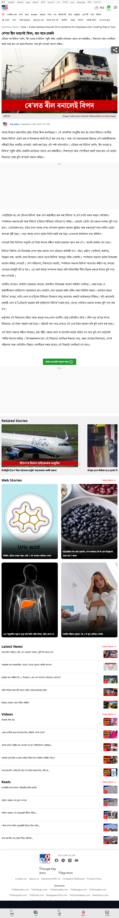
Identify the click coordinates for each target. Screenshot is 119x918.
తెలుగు (35, 2)
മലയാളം (81, 2)
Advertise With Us (50, 878)
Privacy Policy (94, 878)
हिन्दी (4, 2)
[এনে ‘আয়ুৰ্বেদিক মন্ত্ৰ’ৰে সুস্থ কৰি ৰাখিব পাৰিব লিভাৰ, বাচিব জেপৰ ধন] (30, 564)
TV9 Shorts (24, 19)
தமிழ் (72, 2)
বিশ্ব (70, 14)
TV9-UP (97, 2)
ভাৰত (27, 14)
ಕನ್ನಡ (28, 2)
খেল (54, 14)
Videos (7, 714)
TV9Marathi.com (20, 889)
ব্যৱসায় (42, 14)
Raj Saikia (15, 124)
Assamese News (10, 26)
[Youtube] (76, 860)
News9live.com (100, 895)
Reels (6, 781)
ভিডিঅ (98, 14)
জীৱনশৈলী (62, 14)
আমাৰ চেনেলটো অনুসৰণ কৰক (57, 361)
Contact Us (21, 878)
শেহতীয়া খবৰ (12, 14)
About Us (34, 878)
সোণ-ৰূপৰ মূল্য (104, 19)
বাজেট (7, 19)
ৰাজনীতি (64, 19)
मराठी (43, 2)
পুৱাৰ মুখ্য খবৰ (38, 19)
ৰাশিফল (80, 19)
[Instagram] (70, 860)
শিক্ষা (49, 14)
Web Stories (12, 480)
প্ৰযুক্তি (77, 14)
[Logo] (5, 7)
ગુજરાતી (50, 2)
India (23, 26)
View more (107, 480)
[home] (3, 14)
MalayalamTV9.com (56, 895)
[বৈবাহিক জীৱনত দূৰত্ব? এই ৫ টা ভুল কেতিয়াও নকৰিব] (89, 564)
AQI (102, 7)
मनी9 (89, 2)
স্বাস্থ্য (72, 19)
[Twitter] (63, 860)
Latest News (12, 646)
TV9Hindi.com (36, 895)
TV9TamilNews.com (79, 895)
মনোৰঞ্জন (34, 14)
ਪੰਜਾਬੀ (65, 2)
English (11, 2)
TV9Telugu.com (39, 889)
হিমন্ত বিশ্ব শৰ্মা (52, 19)
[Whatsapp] (108, 7)
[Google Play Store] (48, 871)
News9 (20, 2)
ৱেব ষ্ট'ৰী (85, 14)
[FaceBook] (56, 860)
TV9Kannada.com (59, 889)
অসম (21, 14)
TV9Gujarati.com (18, 895)
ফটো (92, 14)
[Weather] (97, 7)
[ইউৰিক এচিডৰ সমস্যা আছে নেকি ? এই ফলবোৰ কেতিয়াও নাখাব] (30, 486)
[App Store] (68, 874)
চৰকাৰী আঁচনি (91, 19)
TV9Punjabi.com (97, 889)
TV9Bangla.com (78, 889)
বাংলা (58, 2)
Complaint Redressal (73, 878)
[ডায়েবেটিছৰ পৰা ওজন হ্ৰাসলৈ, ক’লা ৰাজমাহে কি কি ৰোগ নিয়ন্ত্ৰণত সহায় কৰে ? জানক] (89, 486)
